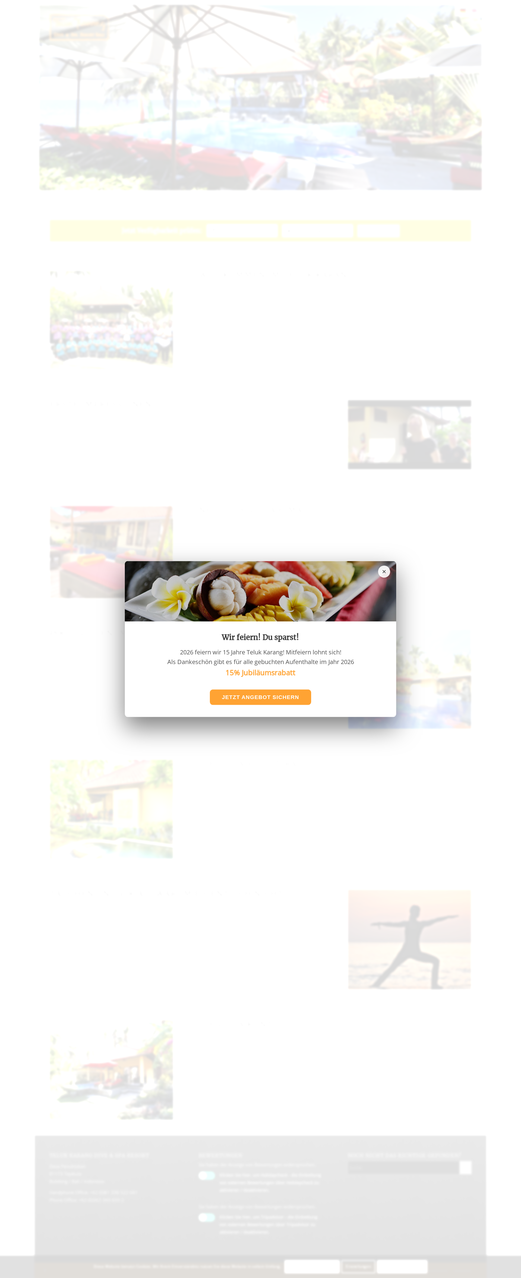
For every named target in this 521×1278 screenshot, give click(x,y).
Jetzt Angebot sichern (260, 697)
